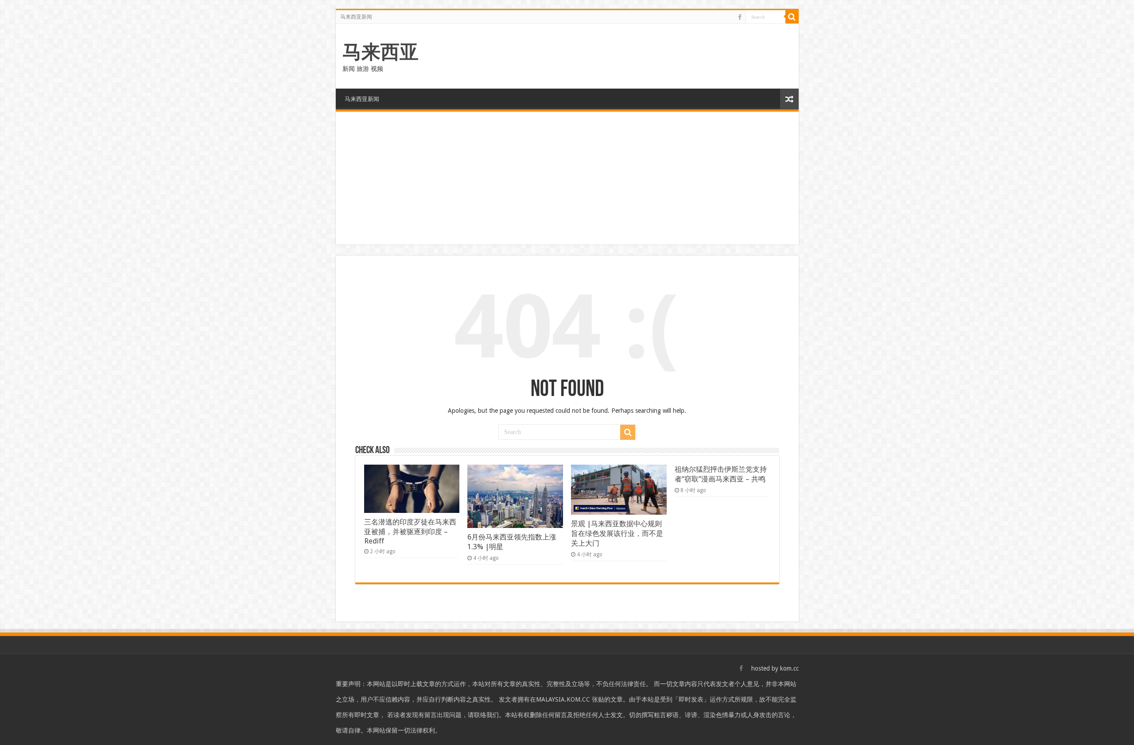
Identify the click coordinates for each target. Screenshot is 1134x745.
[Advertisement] (567, 178)
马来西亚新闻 (356, 17)
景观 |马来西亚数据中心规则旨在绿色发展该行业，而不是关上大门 (617, 533)
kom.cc (789, 668)
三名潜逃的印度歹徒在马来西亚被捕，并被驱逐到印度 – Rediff (410, 531)
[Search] (792, 16)
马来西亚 (380, 51)
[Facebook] (739, 17)
